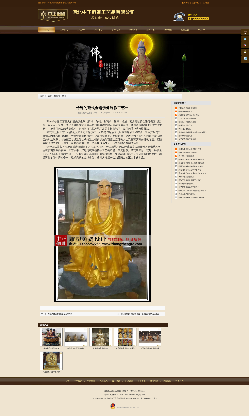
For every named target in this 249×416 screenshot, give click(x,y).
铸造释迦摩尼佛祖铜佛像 (125, 348)
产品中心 (99, 30)
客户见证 (116, 30)
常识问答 (133, 30)
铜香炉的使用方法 (185, 112)
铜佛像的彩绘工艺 (185, 125)
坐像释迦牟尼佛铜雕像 (76, 348)
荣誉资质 (168, 30)
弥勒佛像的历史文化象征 (188, 153)
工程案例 (81, 30)
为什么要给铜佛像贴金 (187, 194)
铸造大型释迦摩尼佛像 (51, 372)
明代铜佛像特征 (185, 129)
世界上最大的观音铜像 (187, 118)
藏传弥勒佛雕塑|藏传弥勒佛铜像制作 (192, 132)
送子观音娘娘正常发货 (187, 139)
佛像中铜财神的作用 (186, 177)
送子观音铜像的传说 (186, 184)
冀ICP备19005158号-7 (149, 398)
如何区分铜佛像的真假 (187, 122)
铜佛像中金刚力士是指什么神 (190, 149)
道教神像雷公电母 (185, 136)
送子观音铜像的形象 (186, 156)
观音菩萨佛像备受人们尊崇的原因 (191, 163)
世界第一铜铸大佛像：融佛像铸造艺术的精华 (141, 314)
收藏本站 (185, 3)
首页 (47, 30)
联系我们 (206, 3)
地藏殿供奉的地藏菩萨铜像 (189, 115)
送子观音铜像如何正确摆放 (189, 187)
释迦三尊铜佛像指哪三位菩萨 (190, 180)
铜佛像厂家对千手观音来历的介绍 (191, 159)
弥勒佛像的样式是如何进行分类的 (191, 198)
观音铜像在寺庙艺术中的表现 (190, 170)
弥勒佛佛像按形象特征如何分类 (191, 166)
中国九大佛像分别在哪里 (188, 108)
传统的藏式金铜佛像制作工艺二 (60, 314)
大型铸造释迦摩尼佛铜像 (149, 348)
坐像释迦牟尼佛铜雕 (100, 348)
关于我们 (195, 3)
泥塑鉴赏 (185, 30)
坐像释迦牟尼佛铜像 (51, 348)
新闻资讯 (150, 30)
